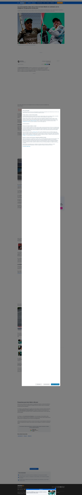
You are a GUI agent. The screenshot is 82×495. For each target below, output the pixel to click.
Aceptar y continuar (55, 384)
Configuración (46, 384)
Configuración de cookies (26, 121)
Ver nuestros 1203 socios (26, 146)
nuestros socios (35, 131)
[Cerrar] (55, 488)
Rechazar (38, 384)
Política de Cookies (33, 120)
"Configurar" (24, 135)
